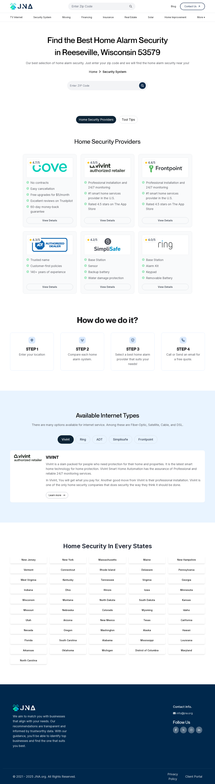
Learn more (55, 495)
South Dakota (147, 600)
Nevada (28, 630)
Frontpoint (145, 439)
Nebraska (68, 610)
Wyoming (147, 610)
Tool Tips (128, 119)
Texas (146, 620)
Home (93, 72)
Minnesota (186, 590)
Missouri (29, 610)
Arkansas (28, 650)
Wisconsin (28, 600)
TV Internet (16, 17)
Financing (86, 17)
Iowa (147, 590)
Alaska (147, 630)
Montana (68, 600)
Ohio (68, 590)
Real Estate (131, 17)
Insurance (108, 17)
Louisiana (186, 640)
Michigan (107, 650)
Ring (83, 439)
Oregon (68, 630)
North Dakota (107, 600)
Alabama (107, 640)
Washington (107, 630)
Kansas (186, 600)
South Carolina (68, 640)
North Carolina (28, 660)
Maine (147, 559)
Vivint (66, 439)
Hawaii (186, 630)
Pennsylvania (187, 569)
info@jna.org (185, 713)
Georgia (186, 579)
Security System (42, 17)
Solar (151, 17)
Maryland (186, 650)
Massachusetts (107, 559)
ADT (99, 439)
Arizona (67, 620)
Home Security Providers (96, 119)
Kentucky (68, 579)
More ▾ (201, 17)
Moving (66, 17)
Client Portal (193, 776)
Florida (29, 640)
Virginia (147, 579)
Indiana (28, 590)
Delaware (147, 569)
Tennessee (107, 579)
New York (68, 559)
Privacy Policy (172, 776)
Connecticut (68, 569)
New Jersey (29, 559)
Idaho (186, 610)
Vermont (28, 569)
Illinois (107, 590)
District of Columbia (147, 650)
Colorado (107, 610)
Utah (28, 620)
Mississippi (147, 640)
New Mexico (107, 620)
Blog (173, 6)
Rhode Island (107, 569)
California (186, 620)
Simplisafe (120, 439)
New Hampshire (186, 559)
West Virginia (28, 579)
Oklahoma (68, 650)
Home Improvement (175, 17)
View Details (49, 220)
